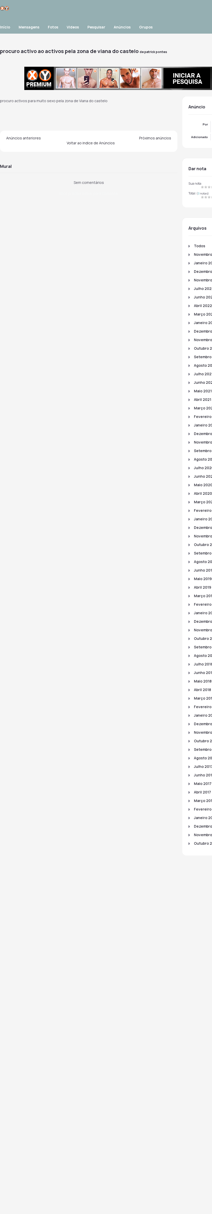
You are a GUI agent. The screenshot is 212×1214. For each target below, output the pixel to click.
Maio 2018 (202, 681)
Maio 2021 (203, 390)
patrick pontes (155, 52)
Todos (199, 245)
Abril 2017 (202, 792)
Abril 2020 (203, 493)
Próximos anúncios (155, 138)
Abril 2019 (202, 587)
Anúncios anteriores (23, 138)
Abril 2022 (203, 305)
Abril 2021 (202, 399)
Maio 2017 (202, 783)
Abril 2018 (202, 689)
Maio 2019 (203, 578)
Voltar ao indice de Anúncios (91, 142)
